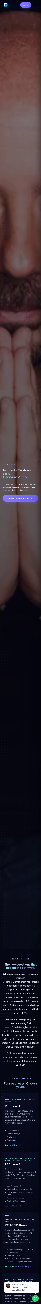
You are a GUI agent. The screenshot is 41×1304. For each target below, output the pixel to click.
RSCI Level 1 (12, 1106)
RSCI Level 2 (12, 1164)
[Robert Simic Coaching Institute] (6, 5)
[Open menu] (35, 5)
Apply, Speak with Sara (20, 498)
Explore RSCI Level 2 (14, 1206)
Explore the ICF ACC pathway (18, 1266)
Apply (25, 5)
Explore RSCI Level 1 (14, 1145)
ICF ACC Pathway (16, 1225)
